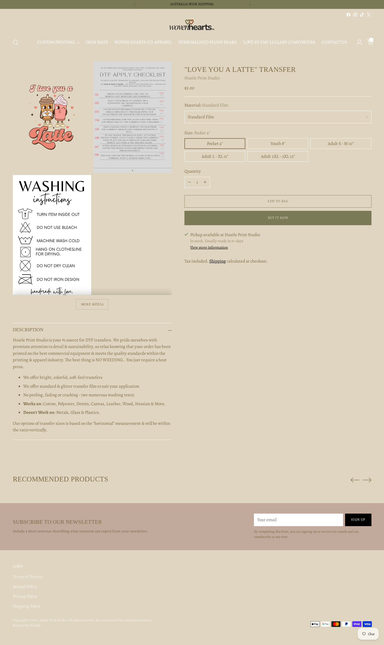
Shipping (217, 261)
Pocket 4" (215, 144)
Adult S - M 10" (341, 144)
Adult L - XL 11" (215, 156)
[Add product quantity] (205, 182)
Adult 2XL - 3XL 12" (278, 156)
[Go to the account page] (357, 42)
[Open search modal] (15, 42)
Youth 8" (278, 144)
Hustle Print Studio (202, 78)
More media (92, 304)
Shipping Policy (27, 606)
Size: (197, 133)
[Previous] (134, 4)
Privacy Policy (25, 596)
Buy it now (278, 218)
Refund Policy (25, 587)
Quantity (192, 171)
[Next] (249, 4)
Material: (206, 105)
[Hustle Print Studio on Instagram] (355, 14)
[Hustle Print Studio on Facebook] (348, 14)
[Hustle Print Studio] (192, 25)
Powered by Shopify (27, 625)
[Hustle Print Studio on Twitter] (368, 14)
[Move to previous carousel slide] (355, 480)
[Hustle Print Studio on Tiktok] (362, 14)
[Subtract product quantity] (189, 182)
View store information (209, 247)
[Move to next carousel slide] (367, 479)
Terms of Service (28, 577)
